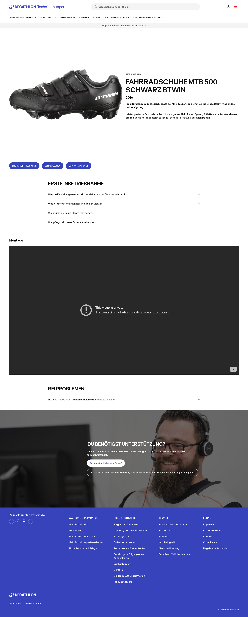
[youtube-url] (24, 521)
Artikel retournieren (124, 542)
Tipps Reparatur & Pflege (83, 548)
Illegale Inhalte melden (215, 548)
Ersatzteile (75, 530)
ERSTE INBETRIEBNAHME (24, 166)
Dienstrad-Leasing (168, 548)
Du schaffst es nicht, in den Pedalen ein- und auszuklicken (81, 399)
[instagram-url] (30, 521)
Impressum (209, 524)
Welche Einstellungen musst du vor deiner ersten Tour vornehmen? (86, 194)
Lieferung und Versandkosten (130, 530)
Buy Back (163, 536)
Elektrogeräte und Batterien (129, 575)
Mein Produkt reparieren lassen (86, 542)
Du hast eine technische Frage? (106, 463)
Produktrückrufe (123, 581)
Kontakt (207, 536)
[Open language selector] (235, 6)
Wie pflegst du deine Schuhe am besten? (72, 222)
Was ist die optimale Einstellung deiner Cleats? (75, 203)
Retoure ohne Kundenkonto (129, 548)
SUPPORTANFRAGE (78, 166)
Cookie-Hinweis (212, 530)
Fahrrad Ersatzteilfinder (82, 536)
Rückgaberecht (122, 564)
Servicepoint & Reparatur (172, 524)
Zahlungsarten (122, 536)
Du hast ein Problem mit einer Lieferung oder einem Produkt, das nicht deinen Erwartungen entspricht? (142, 472)
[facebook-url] (11, 521)
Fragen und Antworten (126, 524)
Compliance (210, 542)
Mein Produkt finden (80, 524)
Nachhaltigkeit (166, 542)
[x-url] (18, 521)
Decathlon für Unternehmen (174, 554)
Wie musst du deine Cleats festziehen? (70, 213)
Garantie (119, 569)
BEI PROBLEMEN (52, 166)
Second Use (165, 530)
